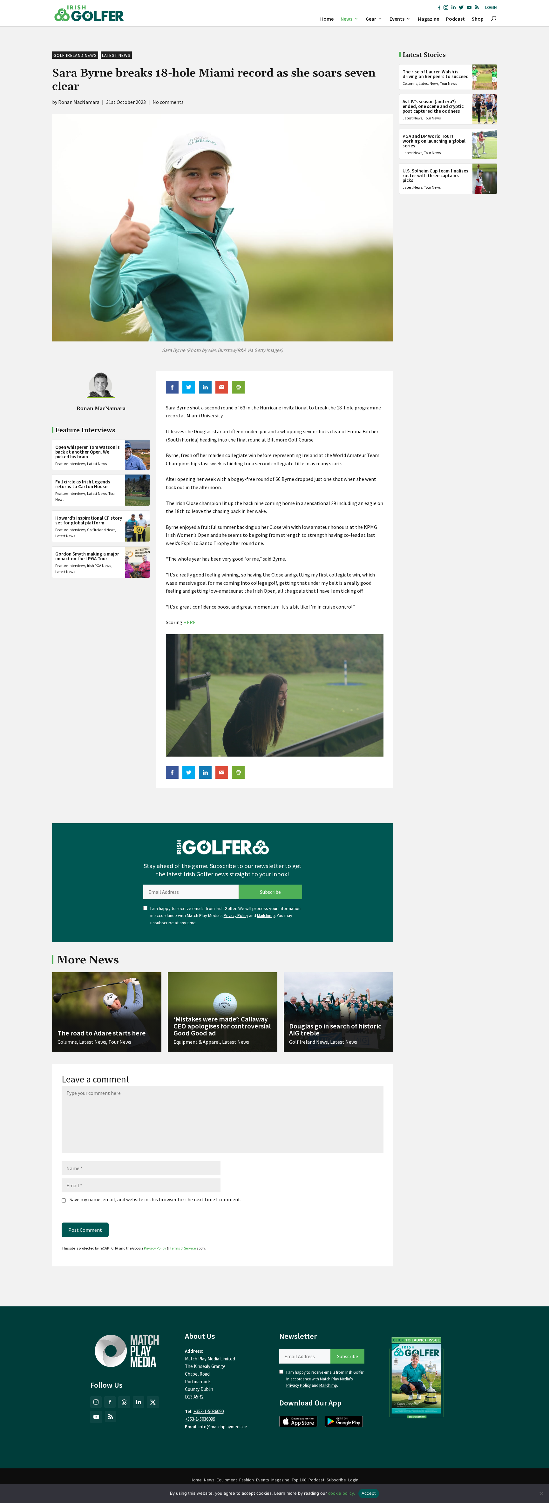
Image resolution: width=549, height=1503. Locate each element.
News (346, 19)
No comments (168, 102)
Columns (410, 83)
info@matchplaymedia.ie (223, 1427)
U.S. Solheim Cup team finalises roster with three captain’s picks (435, 175)
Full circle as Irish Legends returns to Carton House (82, 484)
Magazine (428, 19)
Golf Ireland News (75, 55)
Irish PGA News (99, 565)
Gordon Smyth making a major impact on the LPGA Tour (87, 555)
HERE (189, 622)
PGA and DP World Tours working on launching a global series (434, 141)
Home (327, 19)
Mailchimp (266, 915)
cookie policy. (341, 1493)
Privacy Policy (236, 915)
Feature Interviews (70, 463)
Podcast (455, 19)
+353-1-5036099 (200, 1419)
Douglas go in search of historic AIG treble (335, 1029)
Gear (371, 19)
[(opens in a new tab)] (416, 1376)
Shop (478, 19)
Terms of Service (183, 1248)
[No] (541, 1493)
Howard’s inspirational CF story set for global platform (88, 520)
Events (397, 19)
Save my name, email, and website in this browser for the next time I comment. (155, 1199)
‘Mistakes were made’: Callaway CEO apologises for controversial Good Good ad (222, 1025)
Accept (369, 1493)
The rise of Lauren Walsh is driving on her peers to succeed (436, 74)
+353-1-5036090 (208, 1411)
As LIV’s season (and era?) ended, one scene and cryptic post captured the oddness (433, 106)
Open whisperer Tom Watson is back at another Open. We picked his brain (87, 451)
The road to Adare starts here (102, 1032)
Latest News (116, 55)
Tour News (448, 83)
